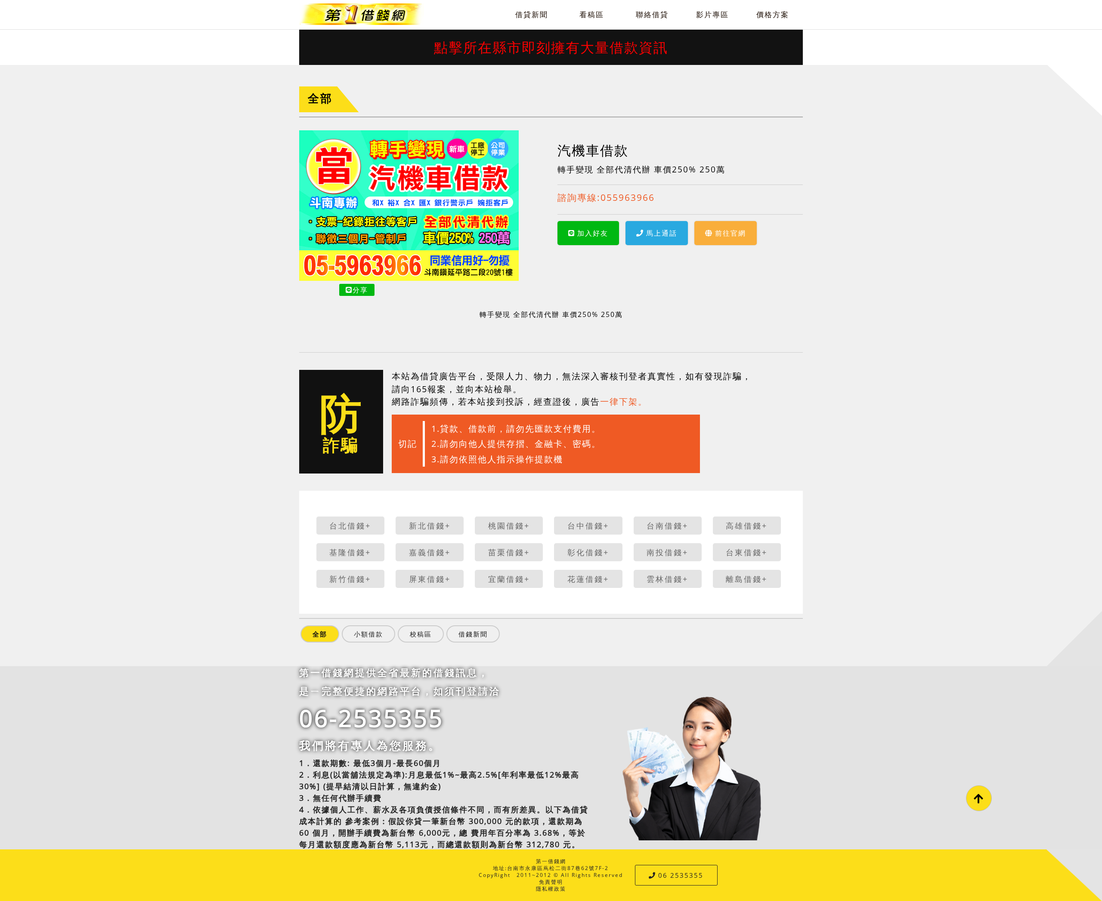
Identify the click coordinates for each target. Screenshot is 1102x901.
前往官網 (730, 233)
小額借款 (368, 634)
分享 (360, 290)
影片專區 (712, 14)
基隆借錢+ (350, 552)
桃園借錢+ (509, 525)
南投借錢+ (667, 552)
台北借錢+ (350, 525)
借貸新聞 (531, 14)
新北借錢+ (430, 525)
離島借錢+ (747, 579)
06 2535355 (680, 875)
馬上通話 (661, 233)
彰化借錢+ (588, 552)
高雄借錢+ (747, 525)
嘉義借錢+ (430, 552)
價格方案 (772, 14)
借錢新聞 (473, 634)
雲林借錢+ (667, 579)
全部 (320, 98)
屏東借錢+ (430, 579)
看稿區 (591, 14)
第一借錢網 (551, 861)
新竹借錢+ (350, 579)
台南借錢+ (667, 525)
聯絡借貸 (652, 14)
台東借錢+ (747, 552)
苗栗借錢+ (509, 552)
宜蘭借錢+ (509, 579)
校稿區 (421, 634)
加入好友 (592, 233)
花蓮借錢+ (588, 579)
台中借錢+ (588, 525)
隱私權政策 (551, 888)
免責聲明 (551, 882)
